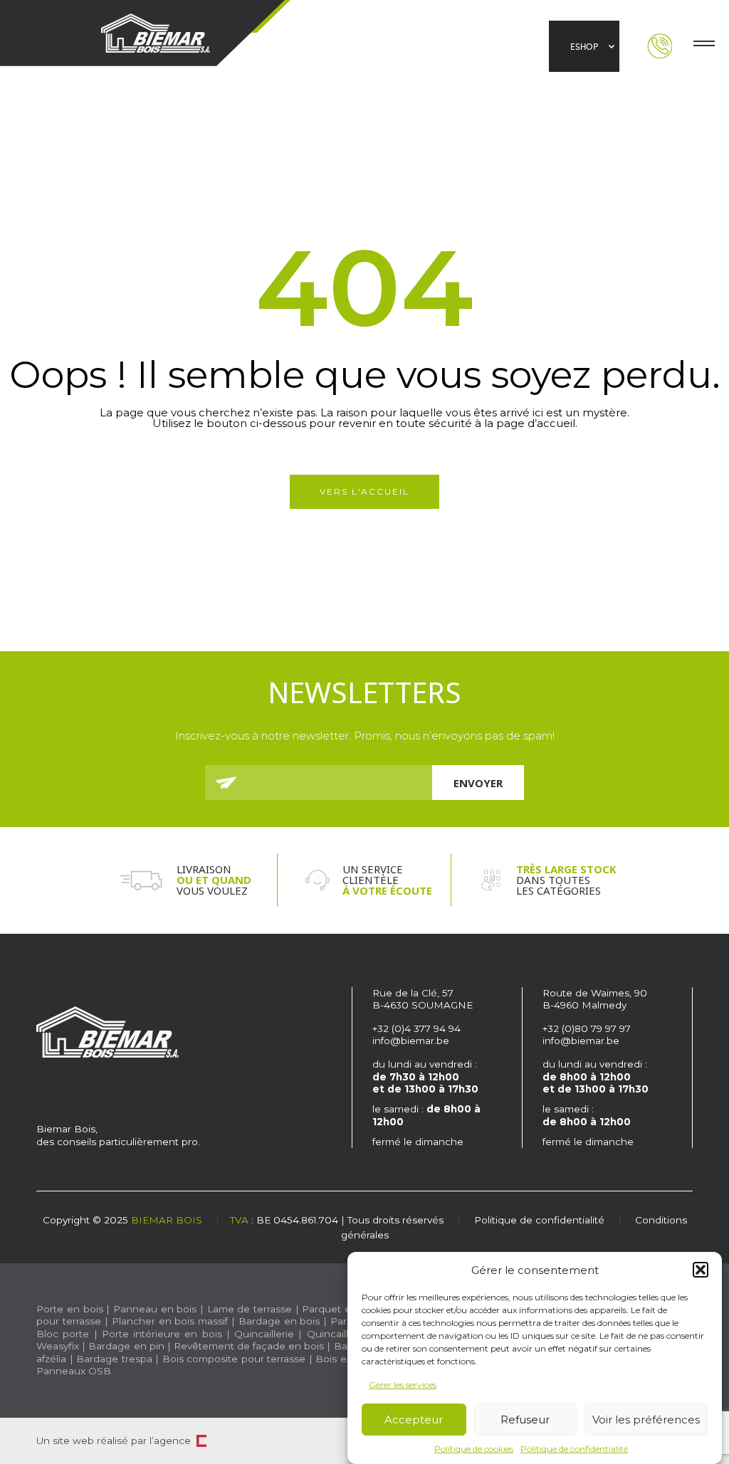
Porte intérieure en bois (162, 1333)
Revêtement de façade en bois (249, 1346)
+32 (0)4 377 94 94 (416, 1028)
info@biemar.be (410, 1040)
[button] (700, 1270)
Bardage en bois (277, 1321)
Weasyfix (57, 1346)
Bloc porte (62, 1333)
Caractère (201, 1441)
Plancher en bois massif (170, 1321)
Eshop (584, 46)
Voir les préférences (646, 1419)
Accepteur (413, 1419)
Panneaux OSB (73, 1370)
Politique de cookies (473, 1448)
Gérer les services (402, 1384)
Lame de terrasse (249, 1309)
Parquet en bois (341, 1309)
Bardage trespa (114, 1358)
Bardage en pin (126, 1346)
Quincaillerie (264, 1333)
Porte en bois (69, 1309)
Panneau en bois (154, 1309)
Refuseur (525, 1419)
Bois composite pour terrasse (233, 1358)
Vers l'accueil (364, 491)
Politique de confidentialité (574, 1448)
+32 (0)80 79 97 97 (588, 1028)
